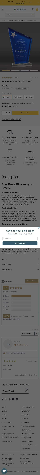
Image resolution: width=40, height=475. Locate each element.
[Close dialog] (38, 228)
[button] (4, 471)
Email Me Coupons (20, 243)
